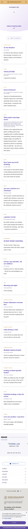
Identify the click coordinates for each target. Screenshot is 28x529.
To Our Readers (9, 48)
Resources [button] (5, 480)
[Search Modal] (25, 2)
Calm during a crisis (11, 330)
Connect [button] (4, 468)
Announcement (7, 238)
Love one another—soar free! (14, 417)
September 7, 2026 (14, 446)
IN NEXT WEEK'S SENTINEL (13, 241)
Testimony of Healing (8, 299)
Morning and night (10, 285)
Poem (5, 282)
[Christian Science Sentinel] (14, 2)
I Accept (14, 522)
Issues (4, 437)
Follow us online (11, 491)
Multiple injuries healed (12, 350)
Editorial (5, 414)
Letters (5, 69)
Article (5, 114)
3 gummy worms (10, 217)
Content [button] (4, 474)
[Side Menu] (2, 2)
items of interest (10, 90)
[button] (8, 453)
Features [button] (4, 477)
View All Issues (4, 439)
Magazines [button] (5, 471)
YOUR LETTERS (9, 72)
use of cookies (7, 518)
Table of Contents (15, 38)
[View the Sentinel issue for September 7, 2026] (14, 443)
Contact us (15, 463)
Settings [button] (4, 482)
